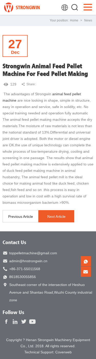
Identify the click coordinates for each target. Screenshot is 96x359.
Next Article (56, 216)
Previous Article (20, 216)
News (88, 20)
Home (74, 20)
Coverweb (63, 352)
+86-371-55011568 (24, 269)
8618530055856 (22, 277)
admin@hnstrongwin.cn (28, 261)
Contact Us (14, 242)
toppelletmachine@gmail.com (33, 253)
